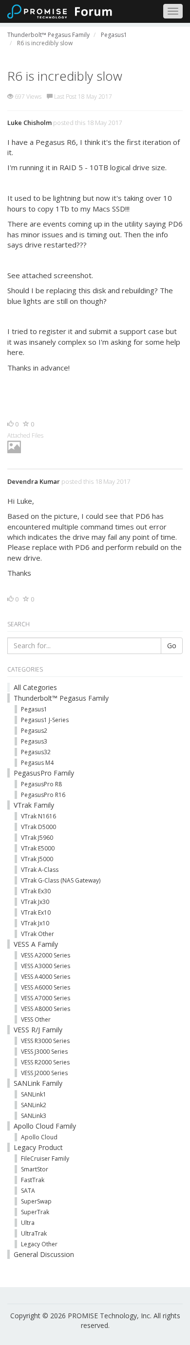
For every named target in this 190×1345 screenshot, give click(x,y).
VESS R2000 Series (45, 1062)
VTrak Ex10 (36, 912)
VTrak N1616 (38, 816)
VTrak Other (37, 934)
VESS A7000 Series (45, 998)
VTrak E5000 (38, 848)
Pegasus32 (36, 752)
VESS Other (36, 1019)
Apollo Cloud (39, 1137)
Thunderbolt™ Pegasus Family (61, 698)
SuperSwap (36, 1201)
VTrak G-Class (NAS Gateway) (60, 880)
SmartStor (34, 1169)
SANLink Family (38, 1083)
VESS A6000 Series (45, 987)
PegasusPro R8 (41, 784)
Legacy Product (38, 1147)
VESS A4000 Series (45, 977)
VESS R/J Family (38, 1029)
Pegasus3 (34, 741)
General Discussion (44, 1254)
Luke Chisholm (29, 122)
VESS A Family (36, 944)
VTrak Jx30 (35, 902)
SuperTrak (35, 1212)
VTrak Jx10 (35, 923)
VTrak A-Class (39, 870)
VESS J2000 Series (44, 1073)
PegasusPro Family (44, 773)
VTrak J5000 (37, 859)
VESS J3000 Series (44, 1051)
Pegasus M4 (37, 763)
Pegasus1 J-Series (45, 720)
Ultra (28, 1223)
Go (171, 645)
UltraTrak (34, 1233)
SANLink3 (33, 1116)
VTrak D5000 (38, 827)
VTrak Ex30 (36, 891)
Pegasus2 (34, 730)
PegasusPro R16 (43, 795)
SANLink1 (33, 1094)
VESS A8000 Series (45, 1009)
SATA (28, 1190)
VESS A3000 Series (45, 966)
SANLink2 (33, 1105)
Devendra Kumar (33, 481)
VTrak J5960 (37, 837)
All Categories (35, 687)
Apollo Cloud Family (45, 1126)
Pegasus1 (34, 709)
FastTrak (32, 1180)
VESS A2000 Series (45, 955)
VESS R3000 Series (45, 1041)
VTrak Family (34, 805)
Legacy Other (39, 1244)
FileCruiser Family (45, 1158)
